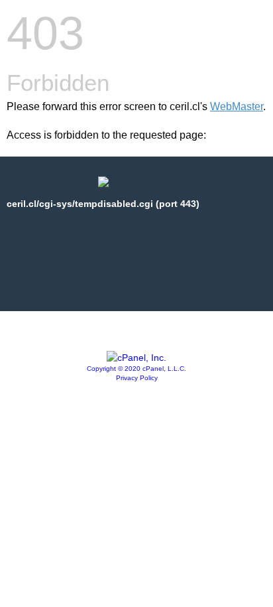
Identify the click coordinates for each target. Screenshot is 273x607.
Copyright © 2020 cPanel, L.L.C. (136, 368)
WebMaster (236, 106)
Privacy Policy (137, 377)
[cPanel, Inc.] (136, 357)
